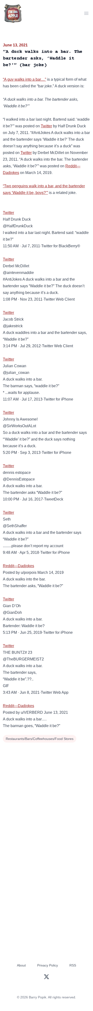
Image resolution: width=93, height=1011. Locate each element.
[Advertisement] (46, 792)
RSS (72, 965)
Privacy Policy (47, 965)
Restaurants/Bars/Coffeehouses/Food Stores (39, 739)
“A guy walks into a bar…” (24, 79)
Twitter (46, 126)
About (21, 965)
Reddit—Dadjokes (18, 566)
